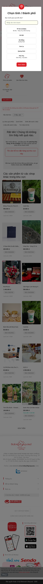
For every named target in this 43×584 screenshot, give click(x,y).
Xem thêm (21, 64)
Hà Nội (21, 35)
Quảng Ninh (21, 51)
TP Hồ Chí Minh (21, 29)
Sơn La (21, 46)
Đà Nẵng (21, 40)
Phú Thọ (21, 56)
